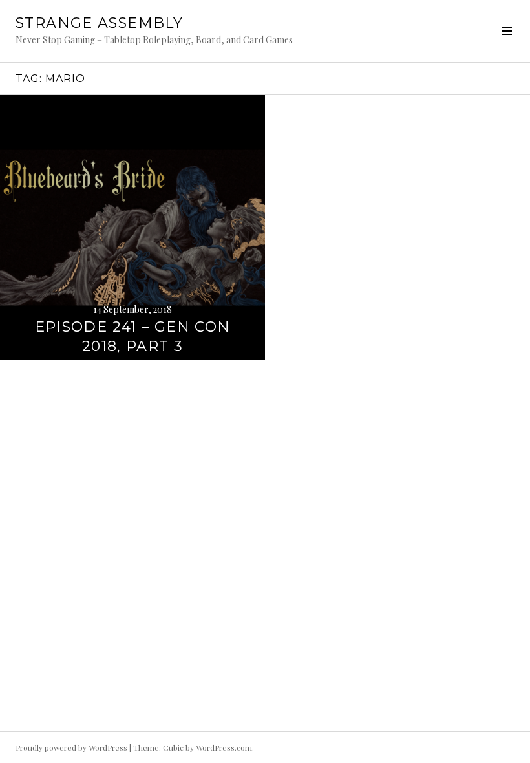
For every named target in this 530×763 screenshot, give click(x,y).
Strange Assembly (99, 23)
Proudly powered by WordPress (71, 747)
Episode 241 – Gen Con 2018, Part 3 (133, 336)
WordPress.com (224, 747)
